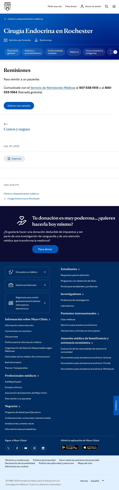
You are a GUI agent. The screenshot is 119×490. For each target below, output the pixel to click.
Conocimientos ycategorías (94, 52)
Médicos (74, 51)
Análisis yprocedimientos (33, 52)
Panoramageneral (12, 52)
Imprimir (16, 158)
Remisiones (46, 40)
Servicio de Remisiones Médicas (53, 88)
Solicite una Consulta (20, 40)
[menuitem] (12, 52)
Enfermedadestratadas (55, 52)
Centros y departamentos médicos (25, 18)
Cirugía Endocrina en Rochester (48, 31)
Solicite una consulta (18, 105)
